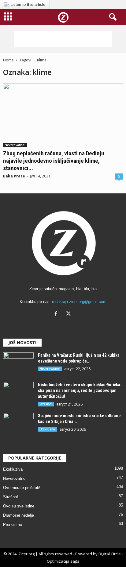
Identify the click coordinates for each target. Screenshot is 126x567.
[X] (69, 314)
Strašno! (45, 404)
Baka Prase (14, 176)
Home (8, 60)
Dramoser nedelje (18, 515)
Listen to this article (27, 4)
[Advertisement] (63, 39)
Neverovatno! (15, 145)
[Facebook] (57, 314)
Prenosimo (12, 524)
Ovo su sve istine (18, 506)
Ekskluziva (47, 429)
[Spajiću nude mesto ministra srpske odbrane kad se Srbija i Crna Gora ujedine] (18, 424)
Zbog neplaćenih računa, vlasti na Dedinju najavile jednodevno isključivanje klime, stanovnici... (53, 161)
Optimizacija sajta (63, 561)
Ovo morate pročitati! (21, 487)
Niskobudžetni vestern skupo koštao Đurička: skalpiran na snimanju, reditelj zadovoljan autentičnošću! (79, 390)
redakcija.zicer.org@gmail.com (79, 301)
